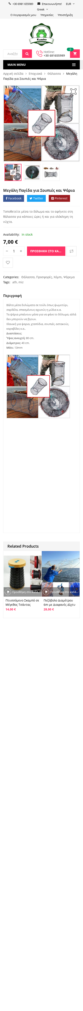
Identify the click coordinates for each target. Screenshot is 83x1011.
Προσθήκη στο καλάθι (47, 251)
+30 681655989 (54, 55)
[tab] (12, 296)
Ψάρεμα (69, 277)
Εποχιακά (35, 74)
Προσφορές (44, 277)
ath (14, 282)
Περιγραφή (12, 295)
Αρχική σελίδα (13, 74)
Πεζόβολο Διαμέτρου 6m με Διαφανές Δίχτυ (59, 602)
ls (18, 446)
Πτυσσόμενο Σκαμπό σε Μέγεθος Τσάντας (22, 602)
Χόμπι (58, 277)
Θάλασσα (54, 74)
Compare (71, 251)
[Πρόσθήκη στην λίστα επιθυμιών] (8, 262)
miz (21, 282)
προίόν (59, 433)
